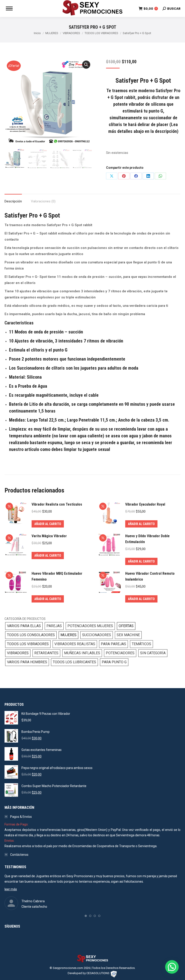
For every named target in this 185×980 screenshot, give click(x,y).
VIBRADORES (18, 653)
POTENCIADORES (120, 653)
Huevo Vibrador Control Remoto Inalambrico (150, 576)
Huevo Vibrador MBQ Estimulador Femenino (57, 576)
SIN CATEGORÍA (153, 653)
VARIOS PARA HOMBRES (27, 662)
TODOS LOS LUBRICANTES (74, 662)
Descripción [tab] (13, 201)
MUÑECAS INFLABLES (82, 653)
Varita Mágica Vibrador (49, 536)
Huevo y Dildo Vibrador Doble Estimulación (147, 539)
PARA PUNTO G (114, 662)
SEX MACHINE (128, 635)
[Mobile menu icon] (9, 8)
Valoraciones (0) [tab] (43, 201)
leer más (11, 889)
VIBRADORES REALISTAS (74, 644)
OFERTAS (126, 626)
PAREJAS (54, 626)
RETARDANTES (46, 653)
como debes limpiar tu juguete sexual (75, 449)
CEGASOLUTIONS (97, 973)
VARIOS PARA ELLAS (24, 626)
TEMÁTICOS (141, 644)
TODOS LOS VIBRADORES (28, 644)
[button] (86, 65)
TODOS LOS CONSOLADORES (31, 635)
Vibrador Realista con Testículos (57, 504)
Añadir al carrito (47, 524)
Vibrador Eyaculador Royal (145, 504)
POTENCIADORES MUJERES (90, 626)
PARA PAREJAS (113, 644)
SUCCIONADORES (96, 635)
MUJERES (68, 635)
